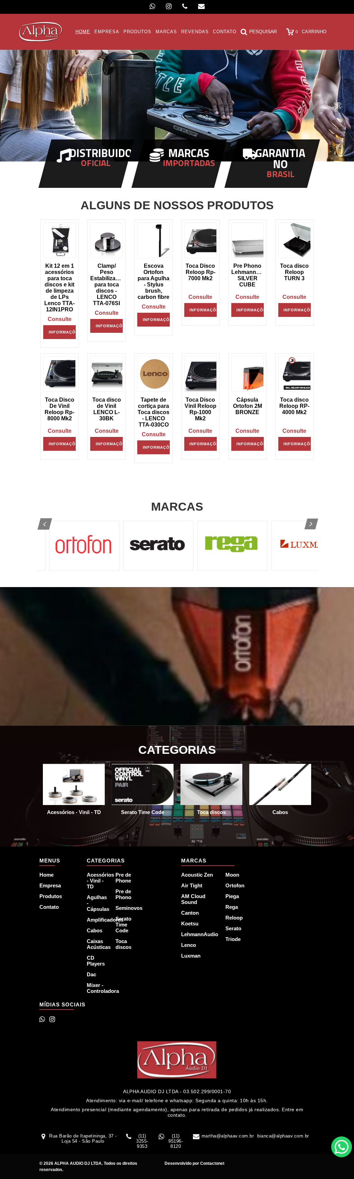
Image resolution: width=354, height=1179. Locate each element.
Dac (91, 974)
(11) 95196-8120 (175, 1141)
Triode (233, 939)
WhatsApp (341, 1146)
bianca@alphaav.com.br (283, 1136)
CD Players (96, 961)
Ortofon (234, 885)
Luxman (191, 956)
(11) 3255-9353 (142, 1141)
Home (46, 875)
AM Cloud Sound (193, 899)
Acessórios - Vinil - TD (97, 880)
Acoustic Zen (197, 875)
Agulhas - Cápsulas (97, 903)
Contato (49, 907)
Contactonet (211, 1163)
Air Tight (191, 885)
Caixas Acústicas (97, 944)
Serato (233, 928)
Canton (190, 913)
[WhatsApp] (152, 6)
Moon (232, 875)
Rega (231, 907)
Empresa (50, 885)
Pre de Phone (123, 878)
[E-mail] (201, 6)
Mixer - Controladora (97, 988)
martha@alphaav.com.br (228, 1136)
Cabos (94, 930)
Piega (232, 896)
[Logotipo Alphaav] (41, 31)
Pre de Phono (123, 894)
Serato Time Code (123, 924)
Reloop (234, 918)
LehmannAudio (199, 934)
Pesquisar (263, 31)
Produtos (50, 896)
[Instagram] (168, 6)
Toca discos (123, 944)
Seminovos (125, 908)
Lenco (188, 945)
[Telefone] (184, 6)
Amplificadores (97, 920)
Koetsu (189, 923)
